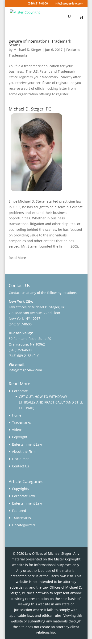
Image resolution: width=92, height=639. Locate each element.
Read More (17, 257)
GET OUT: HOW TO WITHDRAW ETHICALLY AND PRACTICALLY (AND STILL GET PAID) (51, 402)
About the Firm (24, 451)
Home (16, 415)
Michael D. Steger (27, 49)
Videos (17, 429)
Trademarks (18, 55)
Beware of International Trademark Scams (40, 43)
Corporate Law (23, 496)
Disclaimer (20, 459)
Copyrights (20, 488)
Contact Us (20, 466)
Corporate (20, 391)
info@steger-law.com (25, 370)
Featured (73, 49)
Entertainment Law (27, 444)
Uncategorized (23, 525)
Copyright (19, 437)
